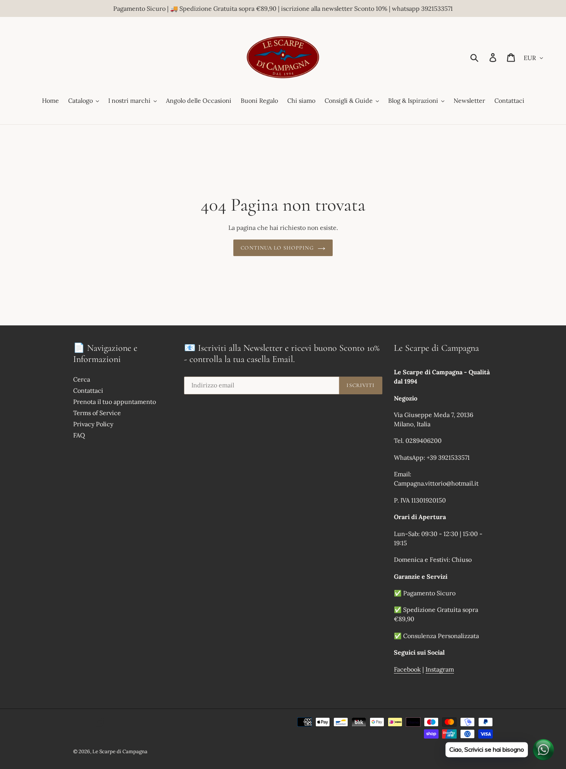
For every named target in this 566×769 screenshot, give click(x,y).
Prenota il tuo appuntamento (114, 401)
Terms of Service (97, 413)
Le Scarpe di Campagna (119, 751)
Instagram (439, 669)
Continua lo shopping (277, 248)
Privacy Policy (93, 424)
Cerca (81, 379)
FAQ (79, 435)
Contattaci (88, 390)
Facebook (407, 669)
